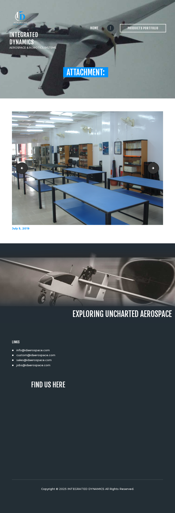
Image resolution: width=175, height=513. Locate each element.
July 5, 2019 (20, 228)
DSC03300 (20, 168)
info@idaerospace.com (33, 350)
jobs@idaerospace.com (33, 365)
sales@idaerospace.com (34, 360)
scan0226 (157, 168)
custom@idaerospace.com (35, 355)
